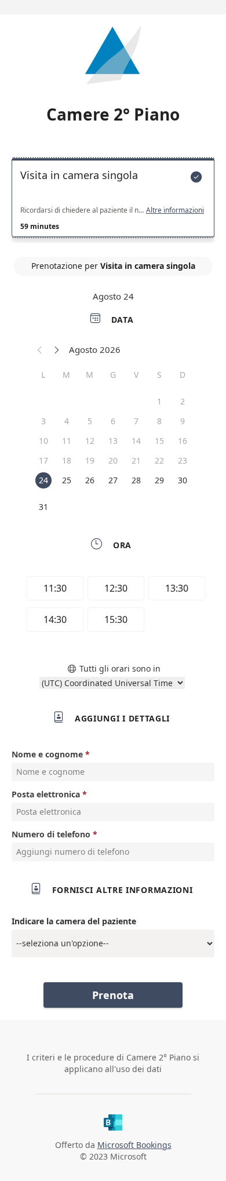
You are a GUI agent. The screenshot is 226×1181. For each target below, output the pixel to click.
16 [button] (182, 440)
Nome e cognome (47, 754)
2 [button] (182, 401)
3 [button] (43, 421)
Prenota (113, 995)
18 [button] (66, 460)
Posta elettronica (46, 794)
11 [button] (66, 440)
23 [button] (182, 460)
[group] (113, 606)
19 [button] (89, 460)
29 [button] (159, 480)
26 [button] (89, 480)
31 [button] (43, 506)
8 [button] (159, 421)
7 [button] (136, 421)
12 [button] (89, 440)
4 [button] (66, 421)
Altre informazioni (175, 210)
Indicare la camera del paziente (74, 921)
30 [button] (182, 480)
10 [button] (43, 440)
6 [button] (113, 421)
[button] (40, 349)
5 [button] (90, 421)
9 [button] (182, 421)
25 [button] (66, 480)
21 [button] (136, 460)
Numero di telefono (51, 834)
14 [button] (136, 440)
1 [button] (159, 401)
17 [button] (43, 460)
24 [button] (43, 480)
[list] (113, 200)
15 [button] (159, 440)
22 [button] (159, 460)
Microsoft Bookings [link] (134, 1144)
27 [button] (113, 480)
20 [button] (113, 460)
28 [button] (136, 480)
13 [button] (113, 440)
